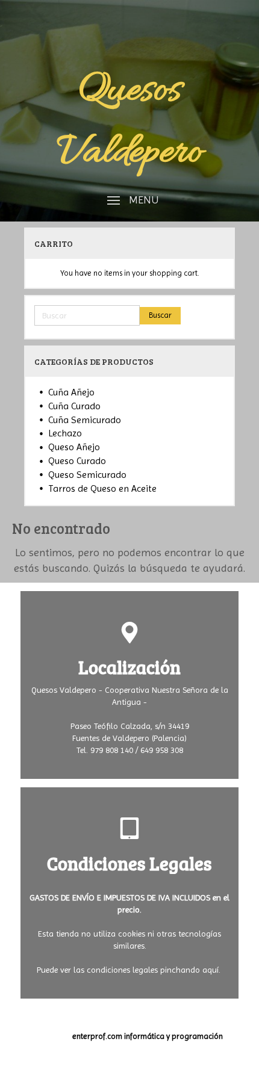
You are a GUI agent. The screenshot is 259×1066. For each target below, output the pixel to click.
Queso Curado (77, 460)
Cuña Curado (74, 406)
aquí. (211, 970)
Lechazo (65, 433)
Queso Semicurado (87, 474)
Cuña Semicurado (84, 420)
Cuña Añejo (71, 392)
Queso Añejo (74, 447)
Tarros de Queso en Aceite (102, 488)
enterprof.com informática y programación (147, 1036)
